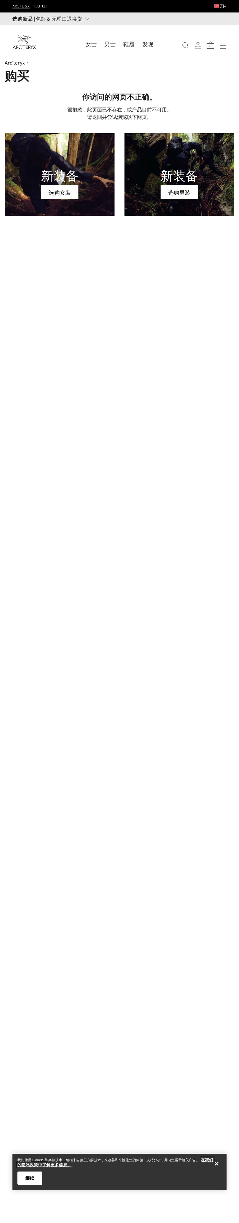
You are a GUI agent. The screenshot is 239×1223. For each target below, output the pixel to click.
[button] (216, 6)
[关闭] (216, 1164)
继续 (30, 1178)
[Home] (24, 42)
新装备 (59, 176)
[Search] (185, 45)
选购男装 (179, 192)
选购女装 (60, 192)
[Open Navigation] (223, 45)
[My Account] (198, 45)
